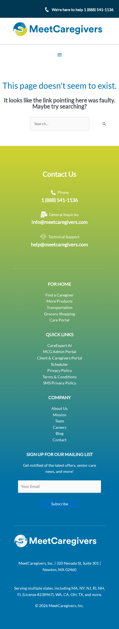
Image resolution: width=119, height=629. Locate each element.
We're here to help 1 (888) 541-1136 (82, 9)
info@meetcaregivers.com (60, 222)
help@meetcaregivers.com (59, 244)
